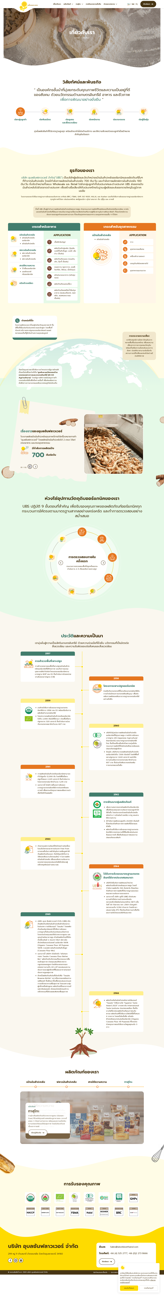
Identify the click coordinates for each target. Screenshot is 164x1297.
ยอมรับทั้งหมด (129, 1288)
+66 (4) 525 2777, (119, 1253)
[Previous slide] (61, 563)
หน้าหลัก (77, 38)
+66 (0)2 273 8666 (138, 1253)
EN (133, 4)
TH (128, 4)
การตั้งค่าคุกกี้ (148, 1288)
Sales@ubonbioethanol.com (124, 1246)
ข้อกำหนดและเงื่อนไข (100, 1272)
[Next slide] (35, 466)
